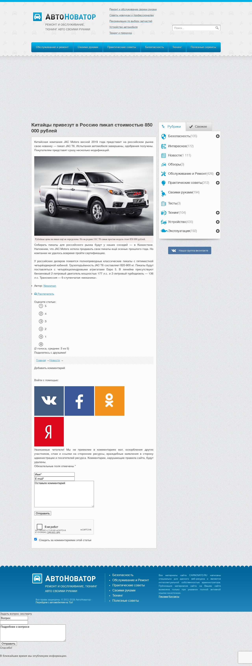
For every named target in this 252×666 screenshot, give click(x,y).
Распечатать (45, 293)
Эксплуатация (182, 231)
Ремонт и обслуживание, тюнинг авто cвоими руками (67, 27)
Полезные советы (125, 600)
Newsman (50, 285)
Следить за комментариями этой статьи (65, 540)
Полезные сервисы (203, 47)
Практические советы (121, 47)
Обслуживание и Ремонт (190, 174)
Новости (179, 155)
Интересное (181, 146)
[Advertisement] (126, 92)
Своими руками (88, 47)
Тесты (174, 203)
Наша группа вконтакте (193, 250)
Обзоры (176, 164)
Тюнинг (177, 47)
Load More (94, 554)
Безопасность (154, 47)
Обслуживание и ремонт (52, 47)
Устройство (180, 222)
